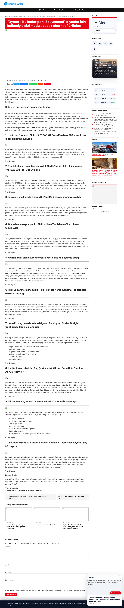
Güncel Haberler (44, 10)
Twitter (16, 84)
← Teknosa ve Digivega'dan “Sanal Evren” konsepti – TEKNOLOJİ (26, 497)
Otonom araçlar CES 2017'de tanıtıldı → (71, 497)
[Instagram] (105, 43)
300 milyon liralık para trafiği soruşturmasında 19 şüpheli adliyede (105, 125)
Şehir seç (97, 26)
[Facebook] (94, 43)
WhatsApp (33, 84)
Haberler (8, 16)
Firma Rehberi (58, 10)
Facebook (24, 84)
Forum (69, 10)
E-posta (8, 573)
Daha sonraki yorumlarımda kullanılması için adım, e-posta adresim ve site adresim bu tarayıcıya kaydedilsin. (45, 590)
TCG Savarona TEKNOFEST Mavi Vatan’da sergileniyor (103, 114)
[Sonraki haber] (114, 62)
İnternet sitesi (10, 580)
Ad (7, 565)
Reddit (40, 84)
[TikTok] (94, 49)
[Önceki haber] (110, 62)
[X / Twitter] (100, 43)
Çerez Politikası (80, 10)
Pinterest (47, 84)
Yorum (8, 547)
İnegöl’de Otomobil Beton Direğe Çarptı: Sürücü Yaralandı (103, 128)
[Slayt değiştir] (101, 211)
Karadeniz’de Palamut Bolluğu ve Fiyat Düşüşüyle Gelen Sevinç (105, 132)
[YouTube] (110, 43)
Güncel (14, 16)
